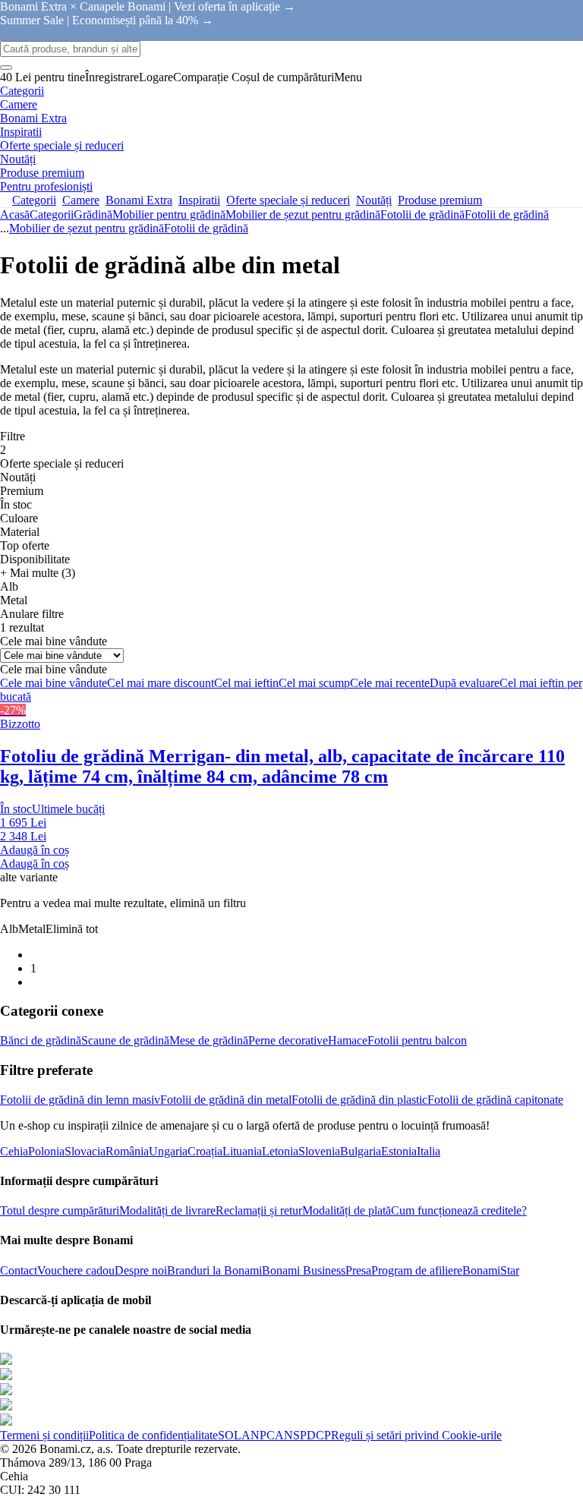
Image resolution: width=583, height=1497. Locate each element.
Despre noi (141, 1270)
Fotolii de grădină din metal (226, 1099)
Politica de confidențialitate (153, 1435)
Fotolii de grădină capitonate (495, 1099)
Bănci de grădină (40, 1040)
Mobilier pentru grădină (168, 214)
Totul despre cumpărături (59, 1210)
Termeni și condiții (44, 1435)
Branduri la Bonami (214, 1270)
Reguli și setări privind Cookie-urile (416, 1435)
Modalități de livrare (167, 1210)
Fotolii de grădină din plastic (359, 1099)
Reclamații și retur (259, 1210)
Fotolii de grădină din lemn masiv (80, 1099)
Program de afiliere (416, 1270)
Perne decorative (288, 1040)
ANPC (258, 1435)
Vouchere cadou (76, 1270)
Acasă (15, 214)
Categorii (52, 214)
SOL (229, 1435)
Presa (358, 1270)
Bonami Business (303, 1270)
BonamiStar (490, 1270)
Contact (18, 1270)
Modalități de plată (346, 1210)
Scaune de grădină (125, 1040)
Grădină (93, 214)
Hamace (347, 1040)
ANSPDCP (303, 1435)
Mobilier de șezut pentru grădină (302, 214)
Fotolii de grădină (507, 214)
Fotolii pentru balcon (417, 1040)
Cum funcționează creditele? (459, 1210)
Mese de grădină (208, 1040)
